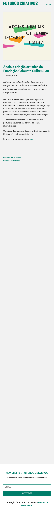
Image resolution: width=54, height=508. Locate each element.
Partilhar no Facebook (12, 157)
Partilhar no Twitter (11, 161)
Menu (48, 4)
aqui (32, 139)
